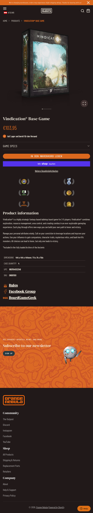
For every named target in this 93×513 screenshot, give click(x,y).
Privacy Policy (9, 495)
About (5, 483)
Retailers (7, 471)
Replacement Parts (11, 465)
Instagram (7, 430)
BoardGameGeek (22, 297)
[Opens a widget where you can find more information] (84, 509)
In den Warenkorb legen (46, 156)
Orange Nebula (42, 507)
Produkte (15, 20)
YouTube (6, 441)
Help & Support (9, 489)
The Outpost (8, 419)
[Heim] (46, 10)
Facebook (7, 436)
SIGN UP (8, 353)
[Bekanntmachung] (46, 2)
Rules (13, 285)
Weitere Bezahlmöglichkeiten (46, 170)
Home (5, 20)
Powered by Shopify (56, 507)
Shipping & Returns (11, 460)
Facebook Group (22, 291)
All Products (8, 454)
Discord (6, 424)
